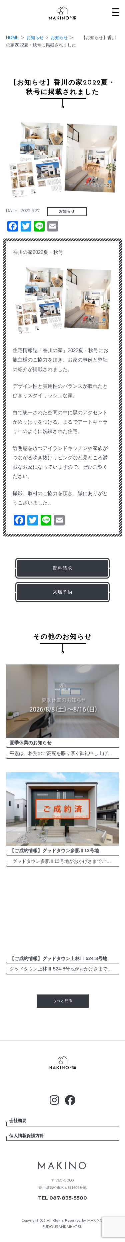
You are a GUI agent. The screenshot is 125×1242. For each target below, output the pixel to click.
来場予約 (63, 592)
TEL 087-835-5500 (62, 1198)
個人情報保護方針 (26, 1135)
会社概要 (18, 1120)
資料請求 (63, 568)
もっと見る (63, 1001)
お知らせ (67, 211)
